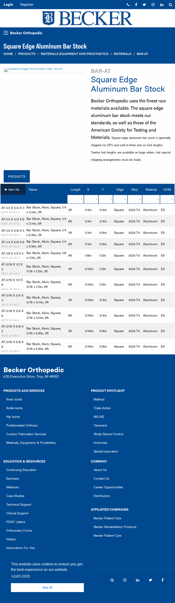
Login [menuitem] (8, 4)
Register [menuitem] (26, 4)
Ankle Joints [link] (14, 407)
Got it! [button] (47, 587)
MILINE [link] (99, 416)
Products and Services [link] (24, 390)
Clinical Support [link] (17, 513)
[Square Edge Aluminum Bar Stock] (43, 71)
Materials (122, 54)
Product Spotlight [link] (108, 390)
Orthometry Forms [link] (19, 530)
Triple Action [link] (102, 407)
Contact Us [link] (101, 478)
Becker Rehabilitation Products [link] (115, 526)
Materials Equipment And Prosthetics (74, 54)
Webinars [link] (12, 487)
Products (27, 54)
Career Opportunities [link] (108, 487)
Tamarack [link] (100, 425)
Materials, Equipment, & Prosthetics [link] (31, 442)
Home (8, 54)
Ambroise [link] (100, 442)
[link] (128, 4)
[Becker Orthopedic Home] (87, 18)
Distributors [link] (102, 495)
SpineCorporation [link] (106, 451)
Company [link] (99, 461)
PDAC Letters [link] (15, 521)
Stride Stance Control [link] (108, 433)
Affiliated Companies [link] (110, 509)
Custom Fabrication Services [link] (26, 433)
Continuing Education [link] (21, 469)
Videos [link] (11, 539)
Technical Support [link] (18, 504)
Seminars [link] (12, 478)
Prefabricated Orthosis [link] (22, 425)
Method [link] (99, 399)
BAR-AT (142, 54)
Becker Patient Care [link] (107, 518)
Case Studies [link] (15, 495)
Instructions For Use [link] (20, 547)
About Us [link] (100, 469)
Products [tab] (16, 176)
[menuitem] (128, 4)
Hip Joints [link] (13, 416)
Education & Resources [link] (24, 461)
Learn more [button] (21, 576)
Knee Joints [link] (14, 399)
